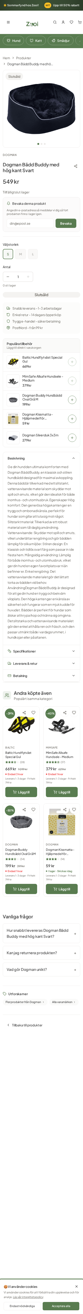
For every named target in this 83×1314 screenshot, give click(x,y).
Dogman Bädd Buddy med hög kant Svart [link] (30, 64)
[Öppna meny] (8, 22)
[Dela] (75, 166)
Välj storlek (11, 244)
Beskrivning (16, 458)
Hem (6, 58)
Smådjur (63, 40)
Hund (16, 40)
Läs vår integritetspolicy (28, 1297)
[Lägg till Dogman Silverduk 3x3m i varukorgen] (72, 438)
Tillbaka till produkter (27, 1025)
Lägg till (24, 792)
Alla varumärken (62, 1002)
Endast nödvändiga (22, 1306)
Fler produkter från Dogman (23, 1002)
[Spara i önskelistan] (33, 712)
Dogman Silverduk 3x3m (40, 435)
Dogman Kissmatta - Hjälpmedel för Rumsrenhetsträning (37, 416)
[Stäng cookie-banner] (76, 1286)
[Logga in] (63, 22)
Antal (6, 267)
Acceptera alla (61, 1306)
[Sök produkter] (55, 22)
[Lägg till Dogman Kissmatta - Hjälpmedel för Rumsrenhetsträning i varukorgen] (72, 419)
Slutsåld (41, 294)
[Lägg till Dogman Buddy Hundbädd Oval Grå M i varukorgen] (72, 400)
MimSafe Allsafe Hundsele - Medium (42, 378)
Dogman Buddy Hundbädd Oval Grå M (42, 397)
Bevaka (66, 223)
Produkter (23, 58)
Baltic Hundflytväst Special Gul (42, 359)
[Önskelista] (71, 22)
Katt (38, 40)
